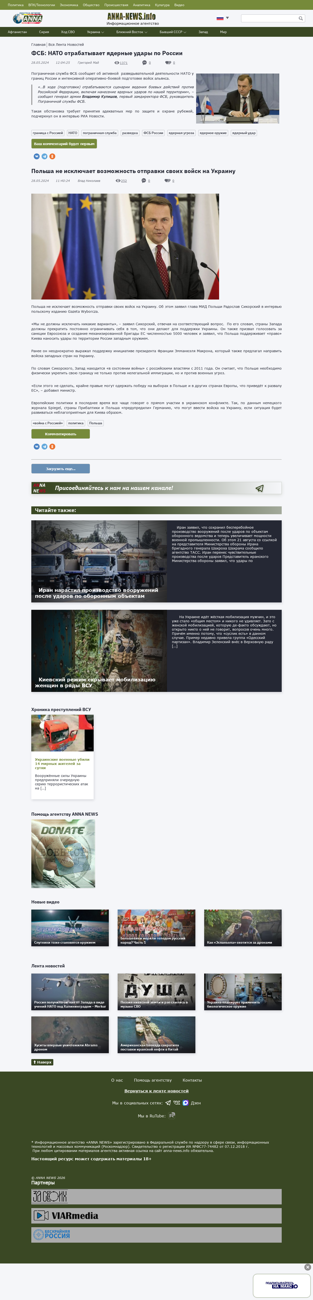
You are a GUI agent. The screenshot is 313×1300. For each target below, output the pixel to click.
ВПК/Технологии (41, 5)
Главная (38, 44)
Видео (179, 5)
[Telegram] (44, 156)
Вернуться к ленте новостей (156, 1090)
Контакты (192, 1080)
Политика (15, 5)
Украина (93, 32)
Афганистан (17, 32)
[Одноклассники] (52, 156)
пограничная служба (100, 133)
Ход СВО (68, 32)
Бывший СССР (171, 32)
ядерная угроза (181, 133)
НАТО (72, 133)
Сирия (44, 32)
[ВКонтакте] (37, 156)
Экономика (69, 5)
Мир (223, 32)
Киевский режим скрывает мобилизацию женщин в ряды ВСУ (95, 682)
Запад (203, 32)
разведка (130, 133)
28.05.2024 (50, 62)
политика (76, 423)
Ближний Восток (129, 32)
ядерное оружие (213, 133)
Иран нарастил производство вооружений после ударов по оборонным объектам (96, 593)
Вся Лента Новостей (66, 44)
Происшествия (116, 5)
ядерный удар (244, 133)
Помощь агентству (153, 1080)
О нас (117, 1080)
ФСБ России (153, 133)
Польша (95, 423)
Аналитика (141, 5)
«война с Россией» (48, 423)
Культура (162, 5)
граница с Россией (48, 133)
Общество (91, 5)
